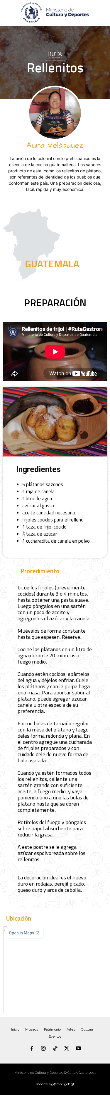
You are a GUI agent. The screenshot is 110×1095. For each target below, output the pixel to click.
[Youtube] (78, 1049)
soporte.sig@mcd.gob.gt (55, 1084)
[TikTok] (55, 1049)
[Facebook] (32, 1049)
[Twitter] (66, 1049)
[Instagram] (43, 1049)
